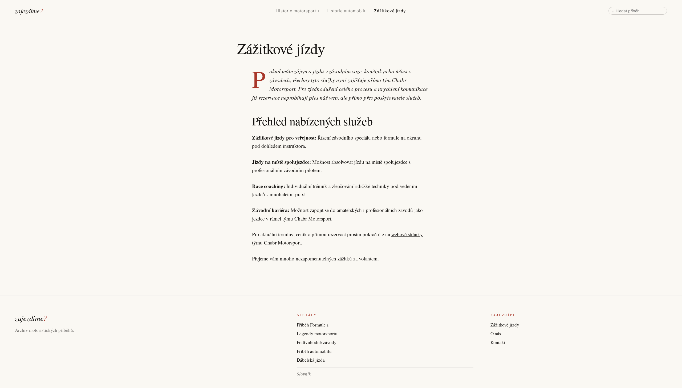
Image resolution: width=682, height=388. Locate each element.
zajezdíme (29, 10)
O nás (495, 333)
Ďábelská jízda (311, 360)
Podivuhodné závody (316, 342)
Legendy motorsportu (317, 333)
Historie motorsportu (297, 10)
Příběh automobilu (314, 351)
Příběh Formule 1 (312, 325)
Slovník (304, 374)
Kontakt (497, 342)
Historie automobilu (347, 10)
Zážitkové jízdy (390, 10)
